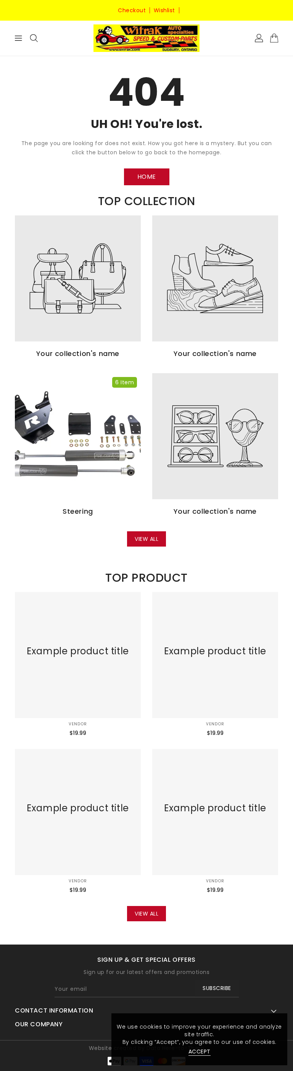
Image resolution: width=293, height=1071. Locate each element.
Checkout (132, 10)
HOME (146, 176)
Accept (199, 1051)
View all (146, 539)
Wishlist (164, 10)
